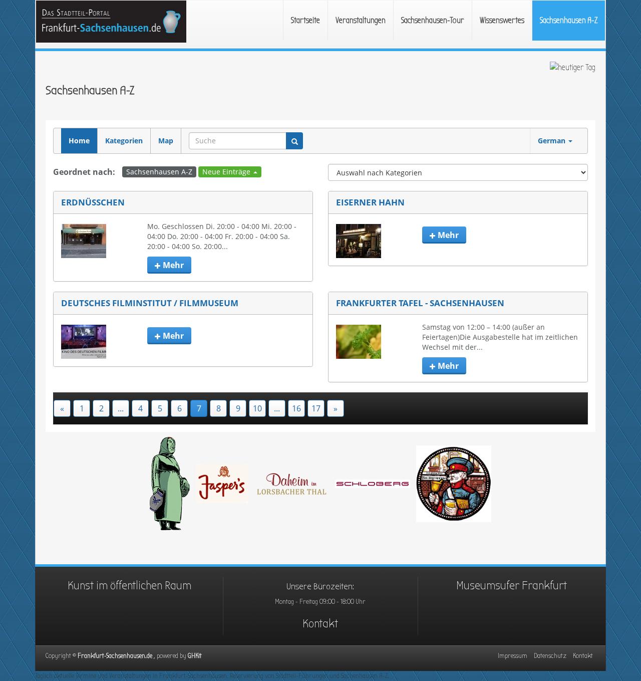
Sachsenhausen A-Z (568, 20)
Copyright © (117, 655)
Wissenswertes (502, 20)
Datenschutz (550, 655)
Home (79, 140)
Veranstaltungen (361, 20)
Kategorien (124, 140)
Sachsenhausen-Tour (432, 20)
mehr (172, 265)
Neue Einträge (227, 171)
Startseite (305, 20)
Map (165, 140)
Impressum (512, 655)
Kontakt (320, 623)
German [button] (552, 140)
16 (296, 408)
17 (315, 408)
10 (257, 408)
